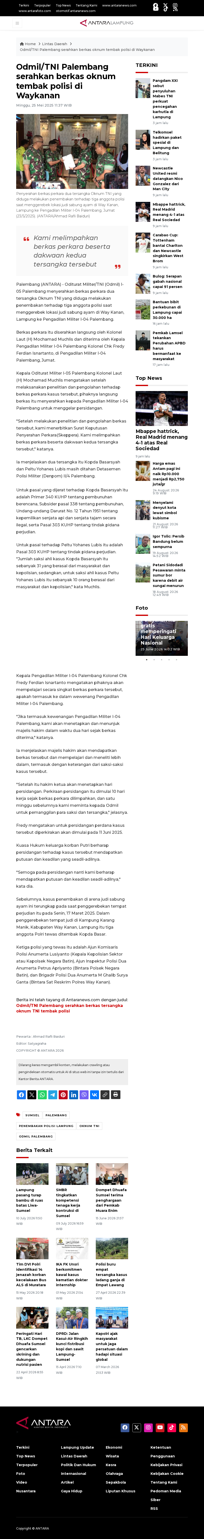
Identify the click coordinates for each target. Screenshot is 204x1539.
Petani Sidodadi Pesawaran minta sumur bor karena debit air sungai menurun (169, 575)
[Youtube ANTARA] (156, 8)
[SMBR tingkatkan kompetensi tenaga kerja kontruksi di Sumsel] (72, 1173)
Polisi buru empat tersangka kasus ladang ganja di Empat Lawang (111, 1274)
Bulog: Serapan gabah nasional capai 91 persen (167, 281)
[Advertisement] (72, 631)
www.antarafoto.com (35, 11)
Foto (142, 608)
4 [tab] (169, 659)
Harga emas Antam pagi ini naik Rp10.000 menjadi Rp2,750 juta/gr (168, 473)
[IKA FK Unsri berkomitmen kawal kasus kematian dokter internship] (72, 1248)
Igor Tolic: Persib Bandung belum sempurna (168, 541)
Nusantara (26, 1491)
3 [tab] (161, 659)
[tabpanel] (162, 638)
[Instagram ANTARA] (175, 5)
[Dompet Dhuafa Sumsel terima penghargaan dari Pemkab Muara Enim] (112, 1173)
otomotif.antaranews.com (76, 11)
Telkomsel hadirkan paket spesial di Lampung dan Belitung (167, 142)
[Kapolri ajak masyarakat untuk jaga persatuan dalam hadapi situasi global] (112, 1317)
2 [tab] (154, 659)
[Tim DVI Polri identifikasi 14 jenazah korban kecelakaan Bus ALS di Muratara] (32, 1248)
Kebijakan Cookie (167, 1473)
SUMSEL (32, 1115)
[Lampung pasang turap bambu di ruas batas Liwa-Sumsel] (32, 1173)
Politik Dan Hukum (78, 1465)
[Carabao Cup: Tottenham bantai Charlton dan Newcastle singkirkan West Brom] (143, 242)
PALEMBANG (56, 1115)
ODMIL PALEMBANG (36, 1136)
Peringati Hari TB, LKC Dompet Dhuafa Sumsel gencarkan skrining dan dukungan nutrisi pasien (32, 1349)
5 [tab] (176, 659)
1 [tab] (146, 659)
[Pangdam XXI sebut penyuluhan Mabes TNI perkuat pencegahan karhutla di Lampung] (143, 87)
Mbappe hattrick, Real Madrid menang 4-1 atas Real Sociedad (162, 439)
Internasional (73, 1473)
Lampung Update (77, 1447)
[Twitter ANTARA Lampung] (165, 5)
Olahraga (114, 1473)
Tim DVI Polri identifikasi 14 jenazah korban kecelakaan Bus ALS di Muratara (31, 1274)
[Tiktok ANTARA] (166, 8)
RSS (154, 1508)
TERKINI (147, 65)
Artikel (67, 1482)
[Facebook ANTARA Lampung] (155, 5)
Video (21, 1482)
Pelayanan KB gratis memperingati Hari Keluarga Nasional (158, 631)
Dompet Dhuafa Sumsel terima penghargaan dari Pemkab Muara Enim (111, 1200)
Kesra (111, 1465)
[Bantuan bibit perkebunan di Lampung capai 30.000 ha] (143, 309)
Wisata (112, 1456)
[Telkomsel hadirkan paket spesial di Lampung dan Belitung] (143, 139)
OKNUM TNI (89, 1126)
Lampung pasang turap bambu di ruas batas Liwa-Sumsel (29, 1200)
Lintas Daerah (55, 44)
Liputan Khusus (120, 1491)
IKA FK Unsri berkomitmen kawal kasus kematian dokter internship (72, 1274)
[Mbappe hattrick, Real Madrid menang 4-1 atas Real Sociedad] (143, 211)
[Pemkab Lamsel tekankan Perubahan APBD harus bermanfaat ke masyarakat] (143, 340)
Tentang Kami (86, 5)
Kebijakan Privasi (166, 1465)
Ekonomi (114, 1447)
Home (30, 44)
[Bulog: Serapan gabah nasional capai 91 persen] (143, 283)
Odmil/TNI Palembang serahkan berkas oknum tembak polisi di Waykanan (87, 49)
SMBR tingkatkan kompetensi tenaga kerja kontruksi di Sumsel (68, 1203)
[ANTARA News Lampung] (106, 23)
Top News (63, 5)
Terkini (24, 5)
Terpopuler (42, 5)
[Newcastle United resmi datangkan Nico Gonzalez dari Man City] (143, 175)
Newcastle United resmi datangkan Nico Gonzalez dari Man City (168, 178)
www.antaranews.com (119, 5)
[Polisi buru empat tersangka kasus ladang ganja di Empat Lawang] (112, 1248)
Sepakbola (116, 1482)
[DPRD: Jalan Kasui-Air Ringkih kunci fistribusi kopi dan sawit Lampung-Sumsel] (72, 1317)
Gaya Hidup (71, 1491)
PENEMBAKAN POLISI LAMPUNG (46, 1126)
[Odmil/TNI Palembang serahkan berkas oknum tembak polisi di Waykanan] (162, 408)
